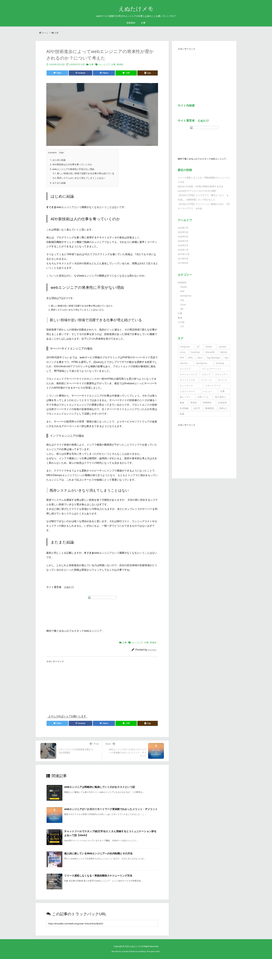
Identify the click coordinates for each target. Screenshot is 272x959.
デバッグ (222, 379)
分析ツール (202, 396)
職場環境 (209, 408)
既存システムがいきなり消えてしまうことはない (79, 177)
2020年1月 (183, 249)
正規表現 (222, 402)
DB (181, 308)
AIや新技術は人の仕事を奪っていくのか (71, 164)
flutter (209, 346)
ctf (198, 346)
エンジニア (104, 64)
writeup (220, 363)
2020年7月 (183, 227)
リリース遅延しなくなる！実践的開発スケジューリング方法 (98, 875)
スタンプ (206, 374)
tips (227, 357)
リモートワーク (213, 385)
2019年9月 (183, 258)
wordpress (185, 295)
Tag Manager (214, 357)
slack (199, 357)
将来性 (120, 64)
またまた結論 (58, 182)
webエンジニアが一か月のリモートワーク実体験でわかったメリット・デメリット (111, 809)
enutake (152, 649)
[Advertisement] (102, 686)
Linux (183, 304)
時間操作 (207, 402)
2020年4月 (183, 236)
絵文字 (197, 408)
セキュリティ (221, 374)
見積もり (223, 408)
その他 (181, 322)
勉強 (180, 317)
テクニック (206, 379)
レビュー (207, 391)
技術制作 (182, 282)
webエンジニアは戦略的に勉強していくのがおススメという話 (99, 787)
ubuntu (184, 363)
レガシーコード (187, 391)
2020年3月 (183, 240)
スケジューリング (188, 374)
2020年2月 (183, 245)
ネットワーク (186, 385)
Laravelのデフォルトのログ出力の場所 (197, 190)
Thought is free (153, 951)
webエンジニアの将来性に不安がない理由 (72, 169)
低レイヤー (185, 396)
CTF (182, 326)
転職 (182, 413)
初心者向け (220, 396)
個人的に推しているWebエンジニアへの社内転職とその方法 (98, 853)
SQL (182, 300)
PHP (182, 291)
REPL (190, 357)
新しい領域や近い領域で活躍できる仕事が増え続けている (83, 173)
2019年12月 (184, 254)
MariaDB (210, 352)
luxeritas (195, 352)
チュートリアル (187, 379)
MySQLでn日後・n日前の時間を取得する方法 (200, 186)
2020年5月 (183, 232)
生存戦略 (184, 408)
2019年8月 (183, 262)
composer (185, 346)
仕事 (56, 32)
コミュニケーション (212, 368)
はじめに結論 (58, 159)
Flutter (183, 286)
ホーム (45, 32)
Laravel (222, 346)
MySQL (223, 352)
